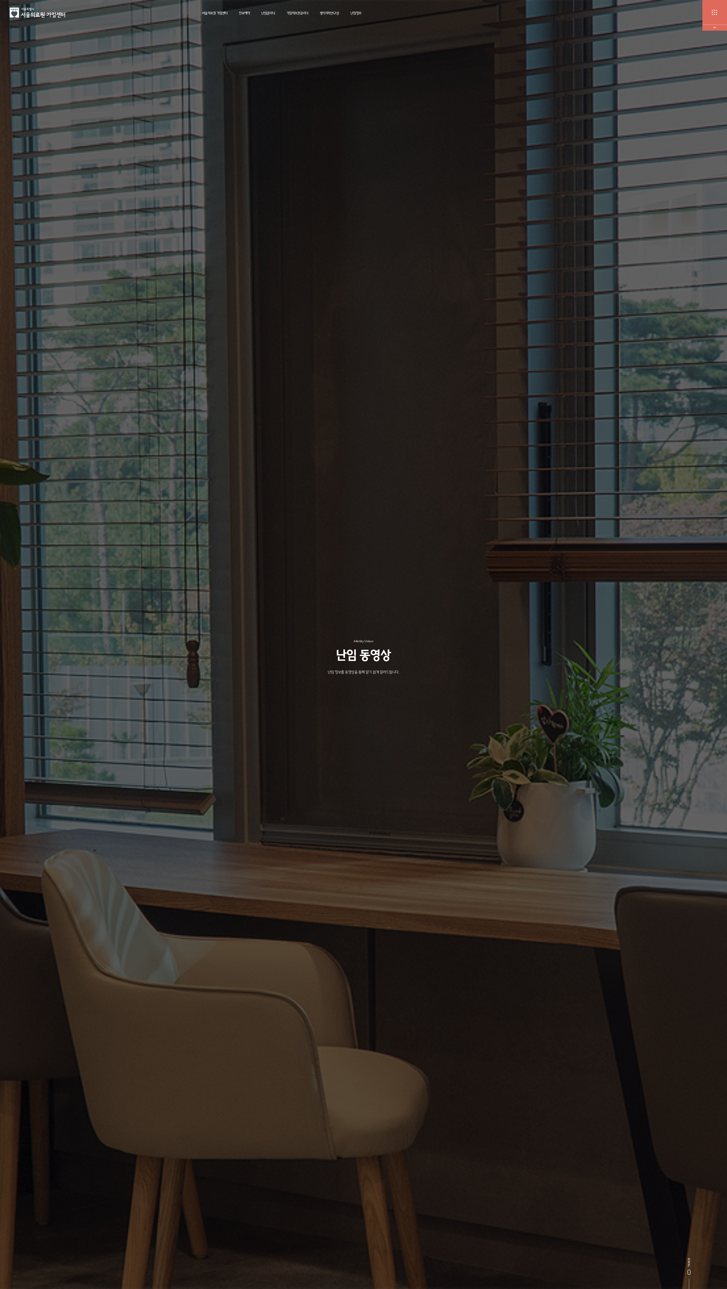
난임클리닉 (268, 13)
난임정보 (355, 13)
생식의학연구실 (329, 13)
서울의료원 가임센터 (215, 13)
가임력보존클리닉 (297, 13)
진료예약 (244, 13)
